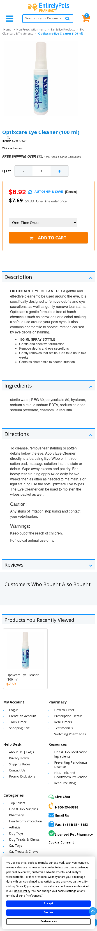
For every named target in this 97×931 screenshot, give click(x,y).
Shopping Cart (19, 728)
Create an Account (22, 716)
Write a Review (12, 148)
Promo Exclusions (22, 776)
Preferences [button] (34, 895)
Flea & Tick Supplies (23, 809)
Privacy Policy (19, 758)
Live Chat (62, 797)
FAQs (30, 752)
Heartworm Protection (25, 821)
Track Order (17, 722)
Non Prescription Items (31, 29)
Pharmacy (16, 815)
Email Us (62, 815)
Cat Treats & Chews (23, 851)
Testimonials (63, 728)
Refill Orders (63, 722)
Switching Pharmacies (70, 734)
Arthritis (14, 827)
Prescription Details (68, 716)
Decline (48, 912)
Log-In (13, 710)
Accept (48, 903)
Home (7, 29)
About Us (16, 752)
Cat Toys (15, 845)
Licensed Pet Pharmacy (74, 834)
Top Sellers (17, 803)
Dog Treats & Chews (24, 839)
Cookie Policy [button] (22, 891)
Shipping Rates (19, 764)
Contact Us (17, 770)
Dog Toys (16, 833)
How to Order (64, 710)
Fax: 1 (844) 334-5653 (71, 824)
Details (71, 191)
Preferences (48, 921)
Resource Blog (65, 783)
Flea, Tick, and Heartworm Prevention (71, 775)
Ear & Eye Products (63, 29)
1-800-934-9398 (66, 807)
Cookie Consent (61, 842)
